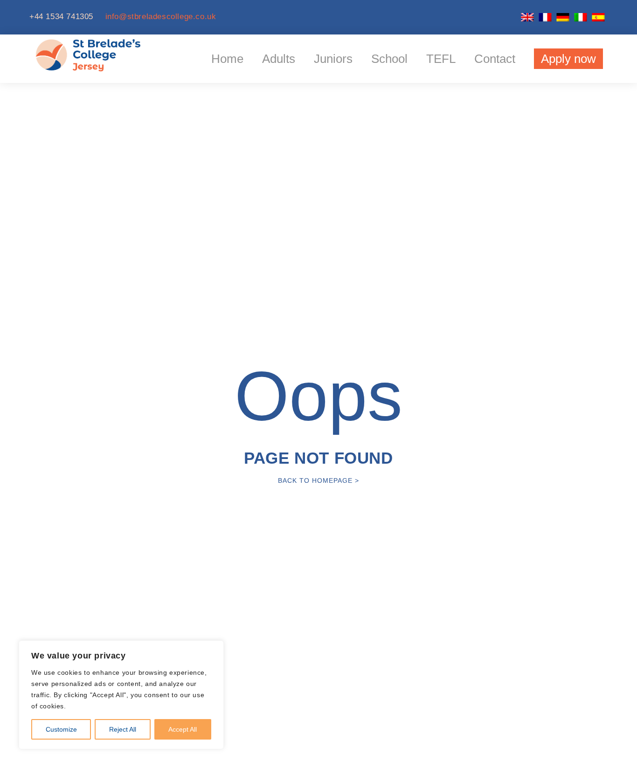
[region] (121, 694)
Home (227, 59)
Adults (278, 59)
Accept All (182, 729)
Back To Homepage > (318, 480)
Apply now (568, 59)
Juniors (333, 59)
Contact (494, 59)
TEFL (441, 59)
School (389, 59)
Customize (61, 729)
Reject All (122, 729)
